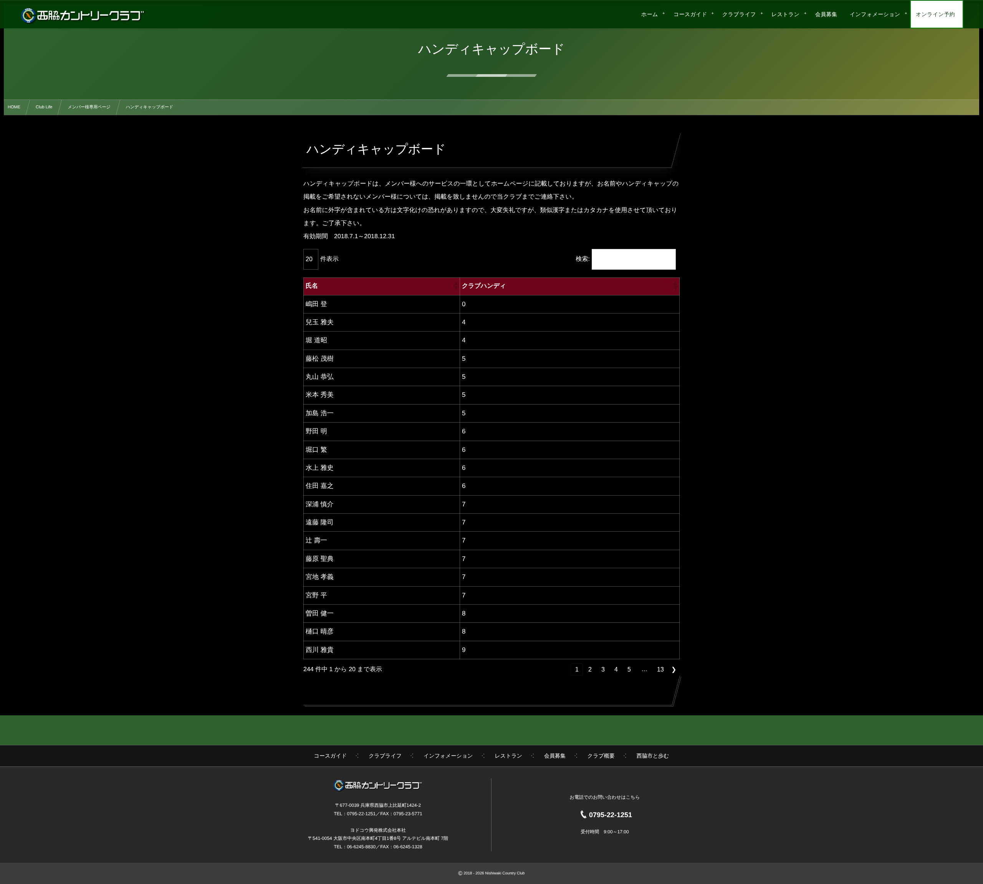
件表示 (329, 259)
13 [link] (660, 669)
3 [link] (603, 669)
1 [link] (577, 669)
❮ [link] (563, 669)
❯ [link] (673, 669)
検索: (583, 259)
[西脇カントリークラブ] (83, 15)
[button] (455, 286)
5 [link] (629, 669)
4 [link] (616, 669)
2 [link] (590, 669)
